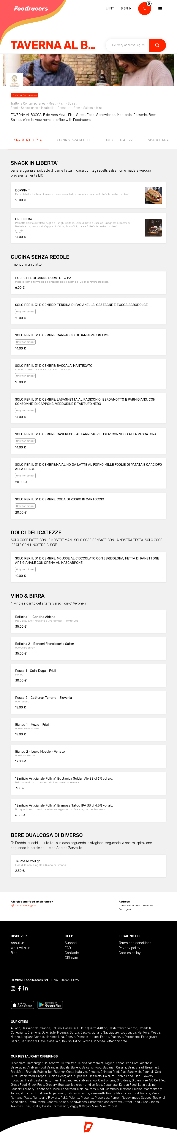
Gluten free (68, 1063)
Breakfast (152, 1067)
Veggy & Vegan (80, 1106)
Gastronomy (106, 1080)
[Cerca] (157, 45)
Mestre (155, 1032)
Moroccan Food (31, 1093)
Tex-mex (17, 1106)
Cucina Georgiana (60, 1076)
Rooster (51, 1102)
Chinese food (110, 1072)
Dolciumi (109, 1076)
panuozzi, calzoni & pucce (71, 1093)
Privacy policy (129, 948)
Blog (14, 953)
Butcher (59, 1072)
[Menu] (160, 8)
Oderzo (70, 1037)
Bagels (65, 1067)
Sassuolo (53, 1041)
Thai (27, 1106)
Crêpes (41, 1076)
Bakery (75, 1067)
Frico (46, 1080)
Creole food (27, 1076)
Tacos (155, 1102)
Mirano (15, 1037)
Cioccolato (18, 1063)
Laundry (16, 1089)
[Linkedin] (25, 989)
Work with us (20, 948)
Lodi (123, 1032)
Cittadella (145, 1028)
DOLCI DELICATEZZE (120, 140)
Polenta (74, 1098)
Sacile (15, 1041)
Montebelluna (55, 1037)
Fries (55, 1080)
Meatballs (112, 1089)
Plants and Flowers (46, 1098)
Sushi (145, 1102)
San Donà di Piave (33, 1041)
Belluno (57, 1028)
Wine (95, 1106)
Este (52, 1032)
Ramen (115, 1098)
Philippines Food (127, 1093)
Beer (131, 1067)
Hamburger (34, 1063)
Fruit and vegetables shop (78, 1080)
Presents (87, 1098)
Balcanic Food (91, 1067)
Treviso (67, 1041)
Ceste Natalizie (76, 1072)
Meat (100, 1089)
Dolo (45, 1032)
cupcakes (80, 1076)
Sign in (126, 8)
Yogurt (112, 1106)
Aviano (15, 1028)
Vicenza (99, 1041)
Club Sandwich (130, 1072)
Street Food (131, 1102)
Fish (137, 1076)
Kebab (120, 1063)
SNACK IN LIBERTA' (28, 140)
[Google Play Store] (50, 1005)
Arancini (52, 1067)
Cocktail (147, 1072)
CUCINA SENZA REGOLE (73, 140)
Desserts (95, 1076)
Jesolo (85, 1032)
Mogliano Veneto (32, 1037)
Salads (63, 1102)
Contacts (72, 953)
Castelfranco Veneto (123, 1028)
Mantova (143, 1032)
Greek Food (19, 1085)
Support (71, 943)
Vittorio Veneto (116, 1041)
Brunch (31, 1072)
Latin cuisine (147, 1085)
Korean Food (128, 1085)
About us (18, 943)
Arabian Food (36, 1067)
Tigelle (36, 1106)
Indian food (94, 1085)
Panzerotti (98, 1093)
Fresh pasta (33, 1080)
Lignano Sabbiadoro (105, 1032)
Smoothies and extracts (105, 1102)
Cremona (34, 1032)
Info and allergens (25, 905)
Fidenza (62, 1032)
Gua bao (64, 1085)
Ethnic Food (125, 1076)
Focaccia (17, 1080)
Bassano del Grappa (36, 1028)
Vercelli (87, 1041)
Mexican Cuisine (131, 1089)
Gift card (71, 958)
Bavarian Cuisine (114, 1067)
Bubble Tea (44, 1072)
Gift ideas (123, 1080)
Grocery (51, 1085)
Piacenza (117, 1037)
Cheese (93, 1072)
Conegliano (18, 1032)
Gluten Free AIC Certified (149, 1080)
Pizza (27, 1098)
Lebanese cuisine (47, 1089)
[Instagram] (13, 989)
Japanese (111, 1085)
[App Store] (22, 1005)
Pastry (110, 1093)
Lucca (132, 1032)
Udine (77, 1041)
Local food (68, 1089)
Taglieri (109, 1063)
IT (112, 8)
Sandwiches (78, 1102)
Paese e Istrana (88, 1037)
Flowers (147, 1076)
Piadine (145, 1093)
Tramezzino (60, 1106)
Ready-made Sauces (137, 1098)
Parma (104, 1037)
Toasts (46, 1106)
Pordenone (132, 1037)
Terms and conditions (135, 943)
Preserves (102, 1098)
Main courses (86, 1089)
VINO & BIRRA (158, 140)
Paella (47, 1093)
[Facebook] (19, 989)
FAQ (68, 948)
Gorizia (74, 1032)
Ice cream (78, 1085)
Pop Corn (132, 1063)
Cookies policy (130, 953)
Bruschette (51, 1063)
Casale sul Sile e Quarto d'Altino (85, 1028)
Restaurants (36, 1102)
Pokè (64, 1098)
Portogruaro (149, 1037)
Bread (140, 1067)
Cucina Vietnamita (90, 1063)
